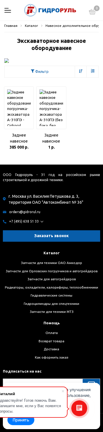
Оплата (51, 333)
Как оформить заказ (51, 357)
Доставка (51, 349)
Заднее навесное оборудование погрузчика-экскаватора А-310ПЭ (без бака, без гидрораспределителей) (51, 138)
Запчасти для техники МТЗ (52, 311)
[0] (92, 12)
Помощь (51, 323)
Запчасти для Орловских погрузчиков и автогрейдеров (52, 271)
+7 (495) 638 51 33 (24, 221)
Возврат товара (51, 341)
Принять (21, 419)
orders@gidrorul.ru (24, 212)
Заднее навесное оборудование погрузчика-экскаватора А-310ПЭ (19, 138)
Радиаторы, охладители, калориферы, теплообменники (51, 287)
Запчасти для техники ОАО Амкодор (51, 263)
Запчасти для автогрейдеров (51, 279)
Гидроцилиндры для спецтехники (51, 303)
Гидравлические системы (51, 295)
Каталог (51, 253)
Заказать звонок (51, 235)
